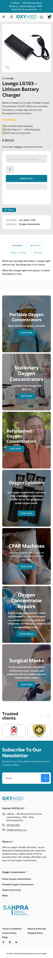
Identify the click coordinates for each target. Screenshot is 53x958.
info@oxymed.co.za (16, 830)
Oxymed (16, 954)
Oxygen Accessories (29, 224)
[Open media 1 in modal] (26, 48)
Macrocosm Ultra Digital (37, 954)
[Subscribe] (45, 778)
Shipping (18, 147)
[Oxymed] (12, 800)
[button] (26, 187)
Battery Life (35, 245)
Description (18, 245)
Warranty (38, 252)
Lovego (8, 78)
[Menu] (4, 17)
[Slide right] (48, 716)
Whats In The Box (18, 252)
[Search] (41, 17)
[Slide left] (40, 716)
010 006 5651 (13, 825)
